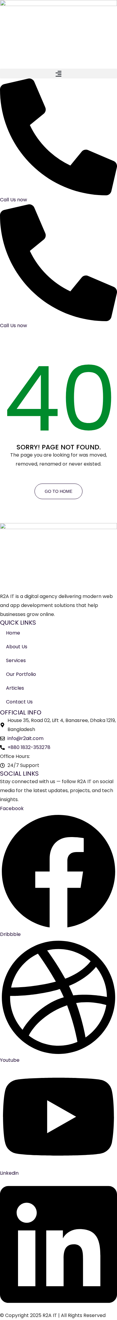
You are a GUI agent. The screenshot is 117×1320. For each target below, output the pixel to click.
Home (13, 632)
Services (16, 660)
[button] (58, 73)
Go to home (58, 491)
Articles (15, 688)
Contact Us (19, 701)
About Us (16, 646)
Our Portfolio (21, 674)
